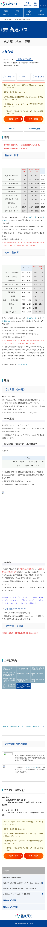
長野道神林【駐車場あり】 (37, 680)
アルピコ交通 (31, 217)
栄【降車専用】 (23, 669)
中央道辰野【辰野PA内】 (23, 674)
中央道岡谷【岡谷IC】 (37, 674)
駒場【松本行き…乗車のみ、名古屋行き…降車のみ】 (9, 674)
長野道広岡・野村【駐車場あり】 (22, 680)
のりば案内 (38, 77)
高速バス (11, 19)
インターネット (31, 767)
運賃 (23, 77)
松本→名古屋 (33, 119)
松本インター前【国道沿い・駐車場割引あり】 (9, 686)
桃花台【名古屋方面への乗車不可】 (37, 668)
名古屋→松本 (13, 119)
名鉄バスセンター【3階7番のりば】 (8, 668)
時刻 (9, 77)
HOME (4, 19)
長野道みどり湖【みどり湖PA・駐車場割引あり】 (9, 680)
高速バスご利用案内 (37, 587)
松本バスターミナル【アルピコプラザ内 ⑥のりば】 (24, 686)
